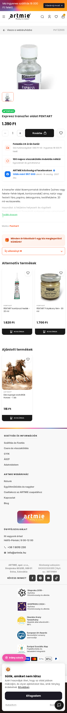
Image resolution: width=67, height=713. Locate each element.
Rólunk (8, 481)
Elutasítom (11, 705)
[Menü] (3, 16)
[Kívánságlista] (56, 16)
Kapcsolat (9, 497)
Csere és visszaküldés (16, 448)
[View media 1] (8, 96)
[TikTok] (56, 578)
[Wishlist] (61, 133)
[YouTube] (48, 578)
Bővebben (23, 687)
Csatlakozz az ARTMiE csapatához (23, 492)
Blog (6, 503)
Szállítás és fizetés (14, 442)
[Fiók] (49, 16)
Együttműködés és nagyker (19, 486)
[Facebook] (32, 578)
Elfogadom (33, 695)
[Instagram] (40, 578)
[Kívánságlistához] (28, 273)
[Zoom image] (31, 75)
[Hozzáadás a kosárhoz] (17, 332)
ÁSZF (7, 459)
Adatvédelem (11, 464)
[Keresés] (42, 16)
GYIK (7, 453)
